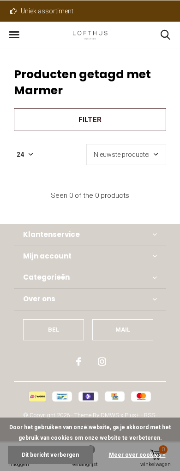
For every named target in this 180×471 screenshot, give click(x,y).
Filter (90, 119)
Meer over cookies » (137, 455)
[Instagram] (102, 361)
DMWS (110, 415)
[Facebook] (78, 361)
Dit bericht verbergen (50, 455)
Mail (123, 329)
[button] (14, 35)
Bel (53, 329)
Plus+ (132, 415)
